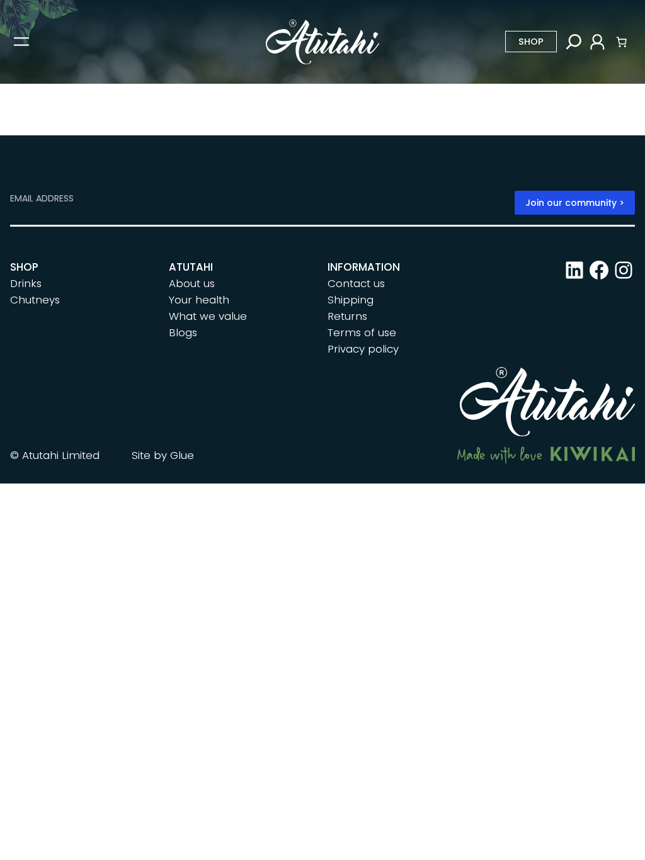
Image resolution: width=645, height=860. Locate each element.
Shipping (351, 299)
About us (192, 283)
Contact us (356, 283)
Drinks (26, 283)
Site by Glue (163, 455)
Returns (347, 316)
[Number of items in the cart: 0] (621, 41)
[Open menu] (21, 41)
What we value (208, 316)
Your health (199, 299)
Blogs (183, 332)
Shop (531, 41)
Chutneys (35, 299)
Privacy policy (363, 348)
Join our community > (574, 202)
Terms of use (362, 332)
